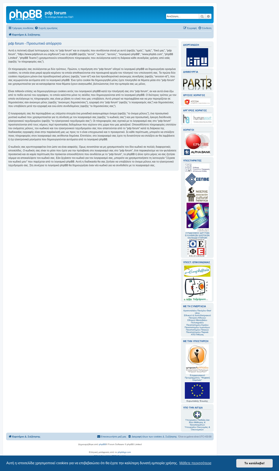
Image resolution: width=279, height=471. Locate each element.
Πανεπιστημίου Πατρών (197, 330)
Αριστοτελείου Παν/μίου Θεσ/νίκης (197, 311)
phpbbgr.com (124, 452)
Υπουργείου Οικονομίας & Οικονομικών (197, 428)
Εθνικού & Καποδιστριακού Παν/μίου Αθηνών (197, 316)
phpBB (102, 444)
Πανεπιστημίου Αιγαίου (197, 325)
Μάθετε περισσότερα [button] (195, 463)
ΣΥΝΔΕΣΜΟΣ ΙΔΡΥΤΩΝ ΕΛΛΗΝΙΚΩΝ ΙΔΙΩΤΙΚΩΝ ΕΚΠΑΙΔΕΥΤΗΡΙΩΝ (197, 235)
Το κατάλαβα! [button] (254, 463)
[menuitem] (46, 28)
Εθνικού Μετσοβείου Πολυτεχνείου (197, 321)
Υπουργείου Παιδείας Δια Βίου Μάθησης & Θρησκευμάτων (197, 422)
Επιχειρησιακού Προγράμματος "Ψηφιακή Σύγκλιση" (197, 377)
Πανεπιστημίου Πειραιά (197, 332)
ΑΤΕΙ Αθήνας (197, 334)
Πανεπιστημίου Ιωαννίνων (197, 327)
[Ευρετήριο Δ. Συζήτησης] (26, 14)
